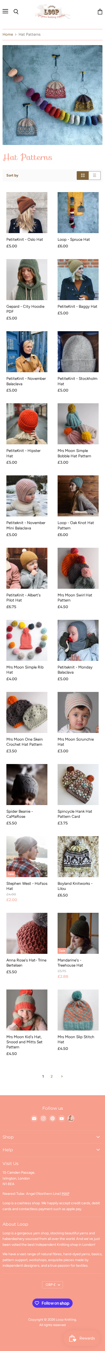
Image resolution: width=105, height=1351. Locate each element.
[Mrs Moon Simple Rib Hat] (26, 640)
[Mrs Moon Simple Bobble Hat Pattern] (78, 423)
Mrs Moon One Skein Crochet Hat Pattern (24, 742)
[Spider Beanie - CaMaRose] (26, 784)
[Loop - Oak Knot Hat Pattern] (78, 495)
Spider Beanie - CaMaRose (19, 814)
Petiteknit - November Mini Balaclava (25, 525)
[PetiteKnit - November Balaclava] (26, 351)
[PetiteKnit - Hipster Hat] (26, 423)
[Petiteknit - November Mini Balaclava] (26, 495)
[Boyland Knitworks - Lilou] (78, 856)
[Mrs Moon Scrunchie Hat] (78, 712)
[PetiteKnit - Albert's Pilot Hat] (26, 568)
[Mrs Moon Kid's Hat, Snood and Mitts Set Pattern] (26, 1010)
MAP (65, 1194)
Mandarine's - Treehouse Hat (70, 963)
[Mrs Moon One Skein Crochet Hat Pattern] (26, 712)
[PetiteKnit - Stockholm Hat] (78, 351)
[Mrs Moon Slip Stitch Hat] (78, 1010)
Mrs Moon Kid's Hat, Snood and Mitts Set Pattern (24, 1041)
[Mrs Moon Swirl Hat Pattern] (78, 568)
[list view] (95, 175)
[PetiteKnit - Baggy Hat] (78, 279)
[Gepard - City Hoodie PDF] (26, 279)
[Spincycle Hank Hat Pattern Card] (78, 784)
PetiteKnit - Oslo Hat (24, 239)
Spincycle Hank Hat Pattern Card (75, 814)
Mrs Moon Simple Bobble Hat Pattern (74, 453)
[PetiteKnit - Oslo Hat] (26, 212)
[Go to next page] (61, 1076)
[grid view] (83, 175)
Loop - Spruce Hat (74, 239)
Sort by (12, 175)
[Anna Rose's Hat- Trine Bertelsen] (26, 933)
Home (8, 34)
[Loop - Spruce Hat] (78, 212)
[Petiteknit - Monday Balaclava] (78, 640)
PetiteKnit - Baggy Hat (77, 306)
